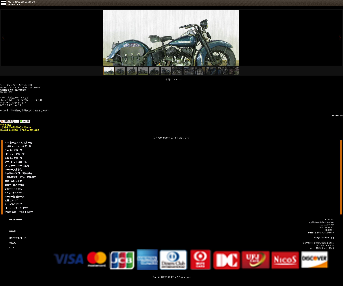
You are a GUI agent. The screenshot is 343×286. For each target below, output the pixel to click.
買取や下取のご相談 (14, 185)
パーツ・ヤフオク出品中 (16, 208)
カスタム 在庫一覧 (13, 158)
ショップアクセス (13, 189)
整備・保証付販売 (13, 181)
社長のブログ (11, 200)
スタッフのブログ (13, 204)
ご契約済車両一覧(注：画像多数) (20, 177)
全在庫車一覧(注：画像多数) (18, 173)
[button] (3, 38)
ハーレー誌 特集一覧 (15, 196)
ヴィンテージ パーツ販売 (17, 166)
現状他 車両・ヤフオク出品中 (19, 212)
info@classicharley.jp (324, 237)
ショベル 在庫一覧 (13, 150)
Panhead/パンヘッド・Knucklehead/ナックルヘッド (20, 87)
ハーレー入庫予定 (13, 169)
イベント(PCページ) (14, 193)
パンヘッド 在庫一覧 (15, 154)
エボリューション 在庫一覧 (18, 146)
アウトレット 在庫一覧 (16, 162)
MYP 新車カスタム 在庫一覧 (18, 142)
